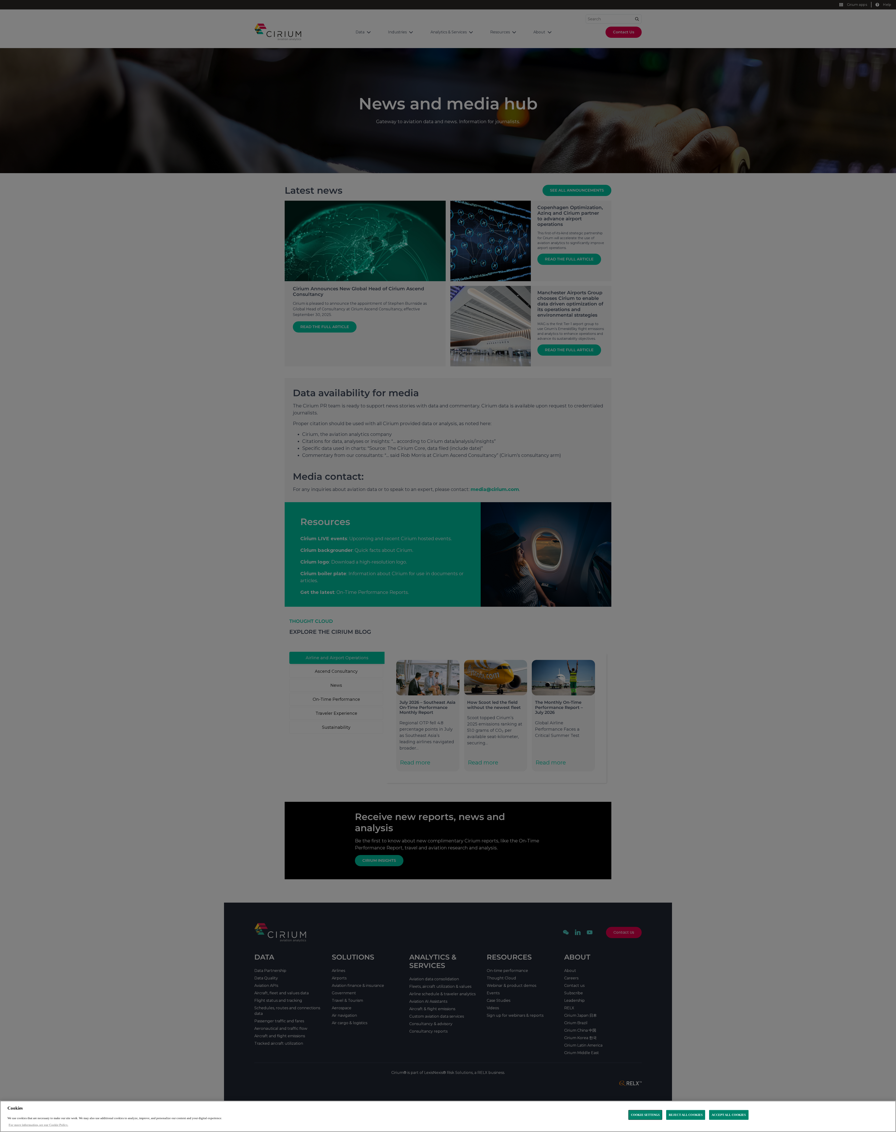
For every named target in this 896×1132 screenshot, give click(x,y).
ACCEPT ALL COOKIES (729, 1115)
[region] (448, 1116)
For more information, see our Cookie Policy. (38, 1125)
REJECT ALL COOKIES (686, 1115)
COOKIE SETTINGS (645, 1115)
